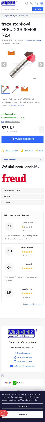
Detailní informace (15, 105)
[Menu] (41, 3)
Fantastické (18, 383)
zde (35, 400)
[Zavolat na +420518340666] (26, 3)
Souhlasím (22, 414)
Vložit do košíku (24, 139)
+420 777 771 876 (24, 361)
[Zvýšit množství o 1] (41, 128)
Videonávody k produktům (24, 366)
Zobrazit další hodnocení (32, 304)
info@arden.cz (24, 353)
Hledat (37, 9)
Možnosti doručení (12, 122)
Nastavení (22, 406)
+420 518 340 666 (24, 357)
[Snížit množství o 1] (41, 131)
